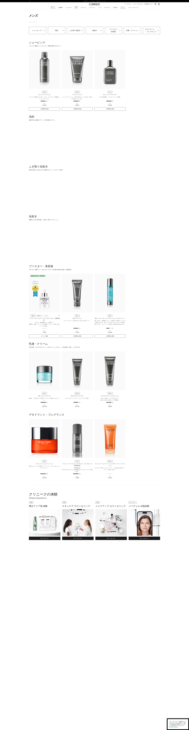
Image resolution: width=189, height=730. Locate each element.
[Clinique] (94, 4)
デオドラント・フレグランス (150, 30)
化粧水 (94, 30)
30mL (33, 390)
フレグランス (107, 7)
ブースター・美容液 (113, 30)
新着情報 (60, 7)
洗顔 (56, 30)
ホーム (30, 22)
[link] (44, 69)
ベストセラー (69, 7)
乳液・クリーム (131, 30)
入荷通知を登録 (44, 109)
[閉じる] (184, 723)
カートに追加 (44, 184)
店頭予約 (115, 7)
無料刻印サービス (149, 4)
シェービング (37, 30)
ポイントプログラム (138, 4)
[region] (178, 724)
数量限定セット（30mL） (43, 390)
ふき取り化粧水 (74, 30)
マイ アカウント (128, 4)
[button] (159, 4)
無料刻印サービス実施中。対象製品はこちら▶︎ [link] (94, 1)
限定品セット (76, 7)
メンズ (99, 7)
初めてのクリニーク (53, 7)
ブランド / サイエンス (133, 7)
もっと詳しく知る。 (173, 726)
